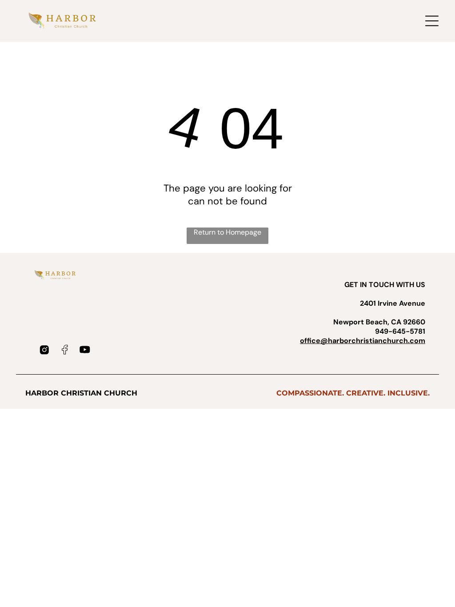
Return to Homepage (227, 232)
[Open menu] (432, 21)
